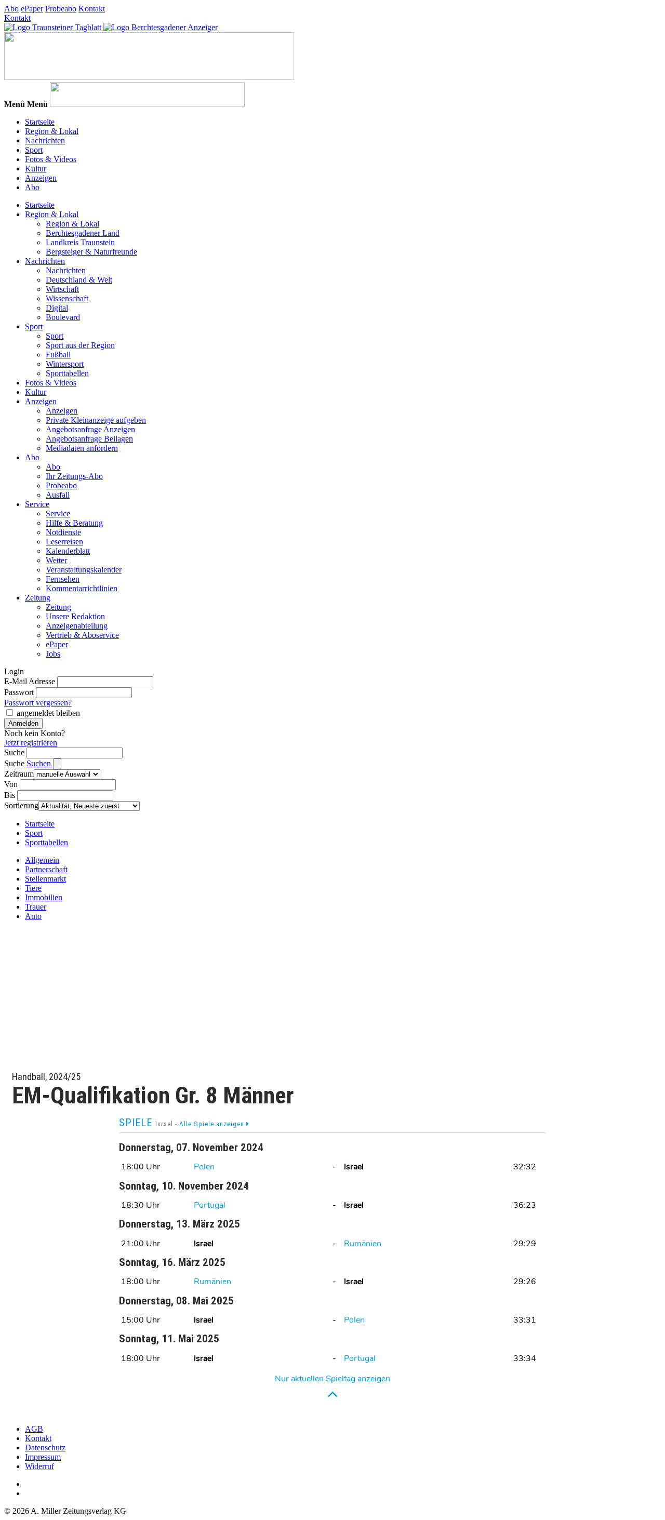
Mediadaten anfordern (82, 448)
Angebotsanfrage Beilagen (89, 438)
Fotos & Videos (50, 159)
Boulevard (63, 317)
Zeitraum (19, 773)
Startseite (40, 121)
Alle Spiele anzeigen (212, 1124)
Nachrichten (45, 140)
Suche (14, 752)
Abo (11, 8)
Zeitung (37, 597)
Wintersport (65, 363)
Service (37, 504)
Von (11, 784)
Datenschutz (45, 1447)
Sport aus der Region (80, 345)
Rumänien (362, 1243)
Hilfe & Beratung (74, 522)
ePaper (32, 8)
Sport (34, 149)
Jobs (53, 653)
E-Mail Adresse (29, 681)
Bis (9, 795)
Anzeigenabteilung (77, 625)
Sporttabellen (67, 373)
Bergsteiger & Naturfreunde (91, 251)
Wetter (56, 560)
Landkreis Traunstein (80, 242)
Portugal (209, 1205)
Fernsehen (62, 579)
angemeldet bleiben (48, 713)
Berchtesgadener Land (82, 233)
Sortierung (21, 805)
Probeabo (60, 8)
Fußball (58, 354)
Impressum (43, 1456)
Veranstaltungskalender (84, 569)
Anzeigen (41, 178)
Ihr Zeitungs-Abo (74, 476)
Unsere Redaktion (75, 616)
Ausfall (58, 494)
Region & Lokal (51, 131)
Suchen (39, 763)
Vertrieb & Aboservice (82, 635)
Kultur (35, 168)
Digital (57, 307)
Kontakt (91, 8)
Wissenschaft (67, 298)
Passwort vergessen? (38, 702)
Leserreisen (64, 541)
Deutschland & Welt (79, 279)
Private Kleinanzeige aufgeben (96, 420)
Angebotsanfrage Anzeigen (90, 429)
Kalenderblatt (68, 550)
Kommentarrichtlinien (81, 588)
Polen (204, 1166)
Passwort (19, 692)
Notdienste (63, 532)
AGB (34, 1428)
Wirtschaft (62, 289)
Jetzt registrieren (30, 742)
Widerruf (39, 1466)
